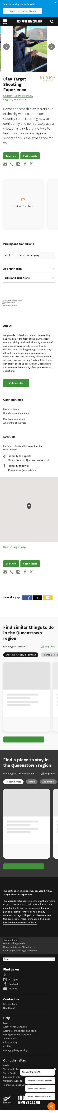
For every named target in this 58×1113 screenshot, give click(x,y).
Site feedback (10, 1004)
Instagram (13, 979)
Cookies (7, 1046)
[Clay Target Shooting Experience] (47, 78)
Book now (11, 156)
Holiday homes (13, 781)
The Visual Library (12, 1069)
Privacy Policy (10, 1042)
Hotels (31, 781)
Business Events (11, 1077)
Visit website (30, 156)
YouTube (12, 988)
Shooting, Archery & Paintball (21, 654)
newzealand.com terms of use (20, 922)
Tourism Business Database (17, 1085)
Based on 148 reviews (10, 306)
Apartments (48, 781)
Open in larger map (14, 546)
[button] (5, 21)
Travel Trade (9, 1073)
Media (6, 1065)
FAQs (6, 1023)
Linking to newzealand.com (17, 1034)
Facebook (13, 984)
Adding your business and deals (19, 1030)
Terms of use (9, 1038)
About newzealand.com (15, 1026)
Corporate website (12, 1080)
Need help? (9, 1008)
